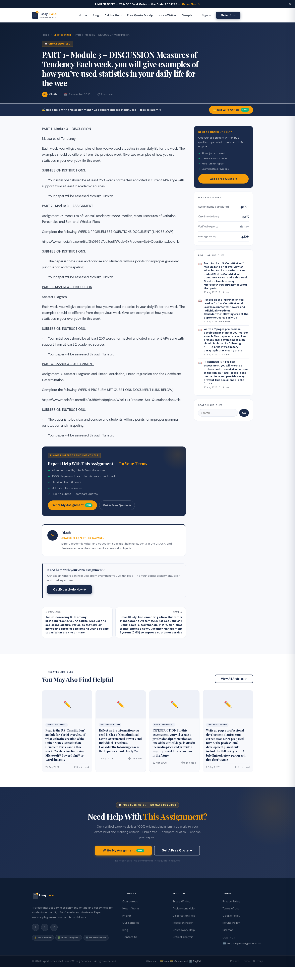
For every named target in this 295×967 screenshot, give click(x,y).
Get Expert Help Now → (69, 589)
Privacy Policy (231, 901)
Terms (246, 961)
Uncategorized (62, 35)
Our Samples (130, 922)
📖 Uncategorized (57, 43)
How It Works (130, 908)
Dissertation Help (184, 915)
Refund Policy (231, 922)
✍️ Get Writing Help (230, 110)
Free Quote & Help (140, 15)
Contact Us (129, 937)
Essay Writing (181, 901)
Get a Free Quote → (223, 179)
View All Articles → (234, 679)
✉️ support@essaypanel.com (242, 943)
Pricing (126, 915)
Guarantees (130, 901)
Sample (187, 15)
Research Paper (183, 922)
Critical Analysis (183, 937)
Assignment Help (184, 908)
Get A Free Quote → (117, 505)
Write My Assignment (71, 505)
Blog (96, 15)
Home (83, 15)
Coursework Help (184, 930)
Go (244, 412)
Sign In (206, 15)
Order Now (228, 15)
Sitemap (228, 930)
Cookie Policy (231, 915)
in (54, 927)
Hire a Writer (167, 15)
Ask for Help (113, 15)
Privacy (234, 961)
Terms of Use (231, 908)
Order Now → (191, 4)
